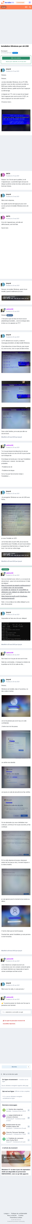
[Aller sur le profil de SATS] (3, 175)
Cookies (20, 1215)
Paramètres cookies (16, 1217)
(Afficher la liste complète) (22, 1091)
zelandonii (8, 1012)
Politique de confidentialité (19, 1213)
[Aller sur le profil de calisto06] (3, 310)
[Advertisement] (16, 26)
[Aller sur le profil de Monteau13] (4, 1125)
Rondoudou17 (10, 1119)
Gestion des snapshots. (16, 1109)
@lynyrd (9, 315)
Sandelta (8, 1111)
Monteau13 (9, 1128)
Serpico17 (9, 1142)
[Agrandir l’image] (16, 631)
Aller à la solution (16, 58)
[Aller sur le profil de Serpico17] (4, 1139)
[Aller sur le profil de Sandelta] (4, 1110)
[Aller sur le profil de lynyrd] (3, 70)
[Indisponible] (16, 298)
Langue (6, 1213)
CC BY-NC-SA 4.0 (16, 1219)
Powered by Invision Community (16, 1221)
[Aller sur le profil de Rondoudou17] (4, 1115)
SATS (8, 173)
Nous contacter (12, 1215)
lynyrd (5, 51)
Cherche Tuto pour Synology (15, 1132)
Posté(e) (12, 71)
